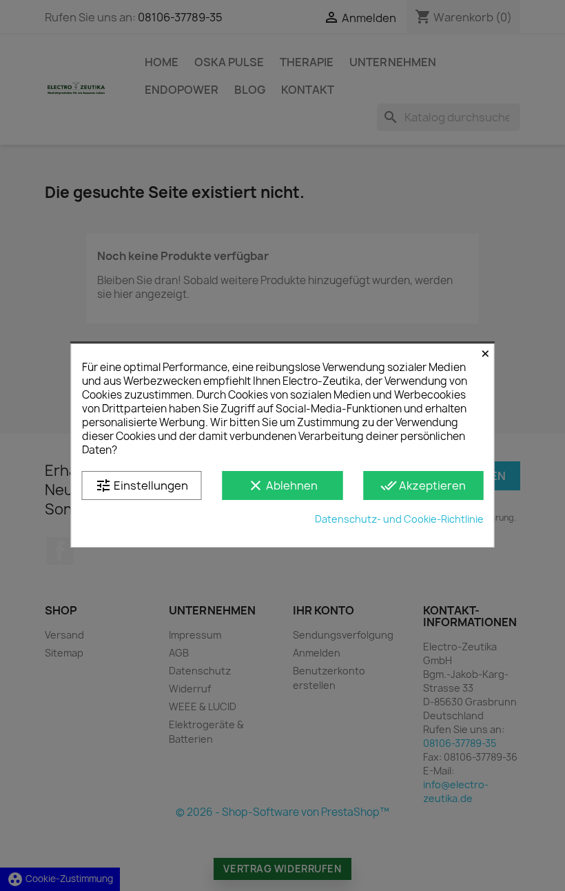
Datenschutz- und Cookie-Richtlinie (399, 518)
